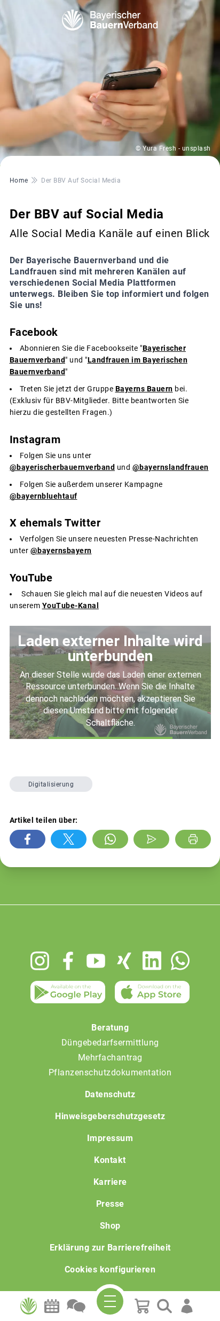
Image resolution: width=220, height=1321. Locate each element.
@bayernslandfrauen (170, 467)
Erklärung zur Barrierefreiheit (110, 1248)
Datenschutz (110, 1094)
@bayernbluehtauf (43, 496)
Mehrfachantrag (110, 1057)
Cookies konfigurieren (110, 1269)
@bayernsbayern (61, 550)
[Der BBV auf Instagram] (39, 961)
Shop (110, 1226)
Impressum (110, 1138)
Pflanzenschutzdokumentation (110, 1072)
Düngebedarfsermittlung (110, 1042)
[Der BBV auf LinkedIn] (152, 960)
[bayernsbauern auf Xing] (124, 961)
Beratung (110, 1028)
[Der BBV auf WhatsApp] (180, 960)
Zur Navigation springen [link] (46, 8)
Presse (110, 1204)
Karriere (110, 1182)
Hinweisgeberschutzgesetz (110, 1116)
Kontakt (110, 1160)
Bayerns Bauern (144, 388)
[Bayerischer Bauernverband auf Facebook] (68, 961)
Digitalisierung (51, 784)
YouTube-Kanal (70, 605)
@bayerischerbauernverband (62, 467)
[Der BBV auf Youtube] (96, 961)
